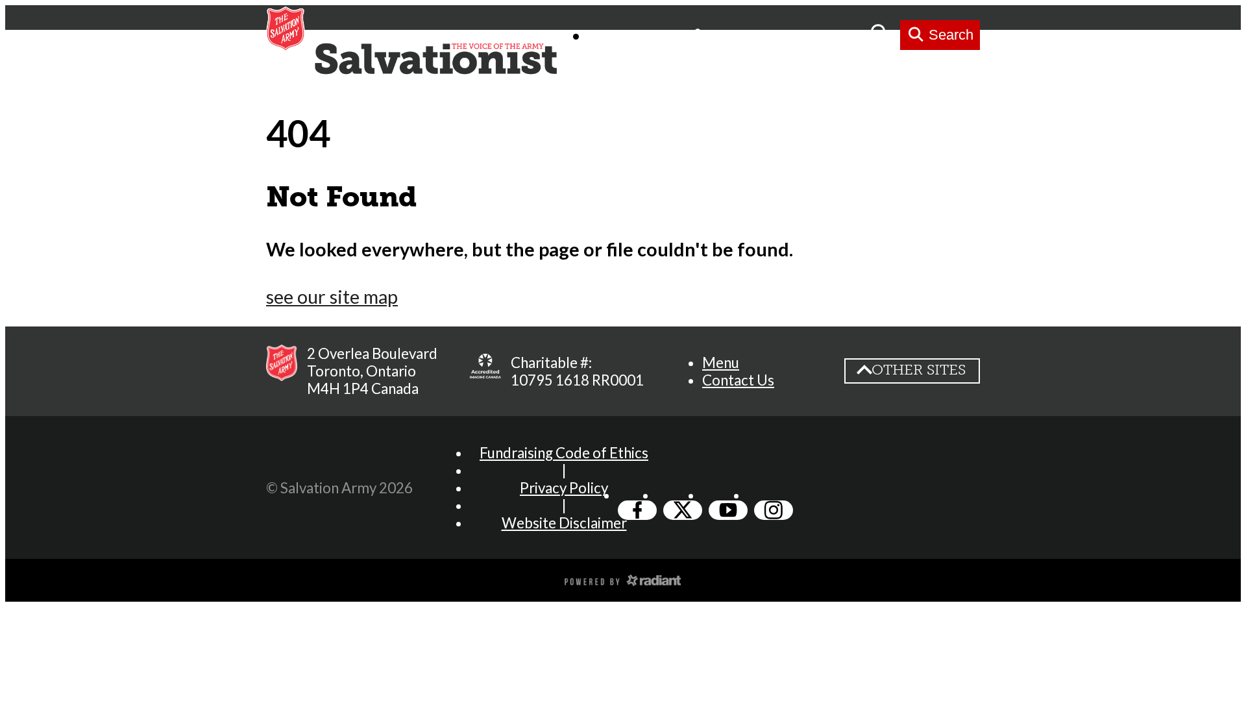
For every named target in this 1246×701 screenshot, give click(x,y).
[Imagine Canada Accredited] (485, 371)
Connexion (748, 35)
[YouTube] (728, 510)
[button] (720, 362)
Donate (833, 35)
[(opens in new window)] (623, 579)
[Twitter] (682, 510)
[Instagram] (773, 510)
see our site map (332, 297)
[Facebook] (637, 510)
